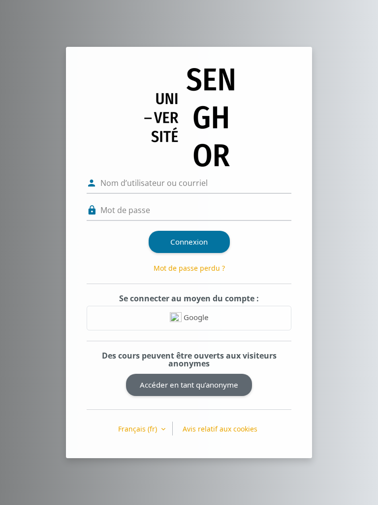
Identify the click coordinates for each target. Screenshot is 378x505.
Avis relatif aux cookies (220, 428)
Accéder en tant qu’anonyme (189, 385)
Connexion (189, 242)
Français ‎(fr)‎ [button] (138, 428)
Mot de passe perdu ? (189, 268)
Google (195, 317)
